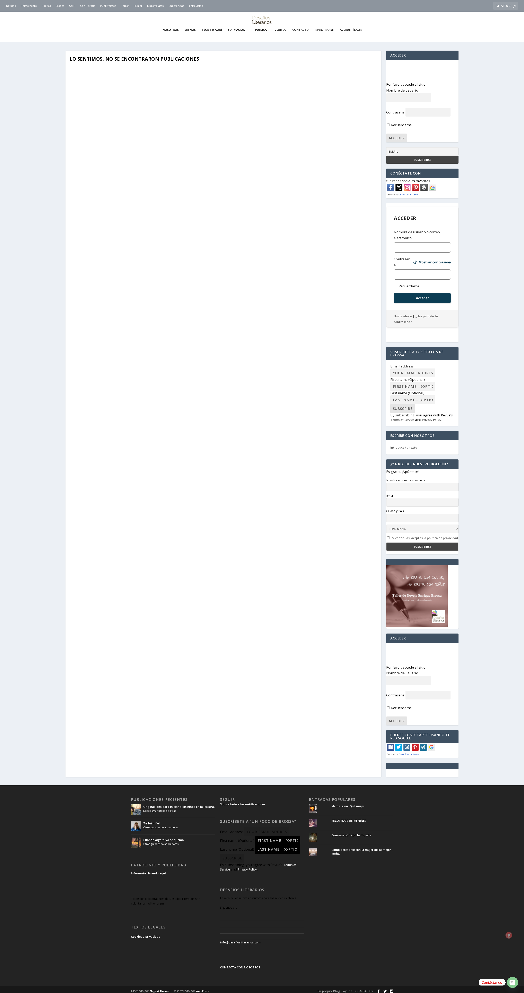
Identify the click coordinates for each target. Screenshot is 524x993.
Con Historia (87, 6)
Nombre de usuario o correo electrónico (417, 235)
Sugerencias (176, 6)
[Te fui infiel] (136, 826)
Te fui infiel (151, 823)
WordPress (202, 991)
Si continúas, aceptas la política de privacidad (425, 538)
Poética (46, 6)
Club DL (280, 30)
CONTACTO (364, 991)
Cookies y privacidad (145, 937)
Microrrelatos (155, 6)
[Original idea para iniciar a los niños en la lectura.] (136, 809)
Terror (125, 6)
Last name (407, 393)
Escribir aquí (212, 30)
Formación (236, 30)
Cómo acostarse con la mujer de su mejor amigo (361, 851)
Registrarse (324, 30)
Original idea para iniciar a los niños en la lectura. (179, 807)
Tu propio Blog (328, 991)
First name (407, 379)
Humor (138, 6)
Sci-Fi (72, 6)
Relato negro (29, 6)
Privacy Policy (431, 420)
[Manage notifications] (509, 935)
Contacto (300, 30)
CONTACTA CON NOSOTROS (240, 967)
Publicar (262, 30)
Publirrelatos (108, 6)
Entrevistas (196, 6)
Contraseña (395, 112)
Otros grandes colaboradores (160, 827)
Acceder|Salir (351, 30)
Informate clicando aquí (148, 873)
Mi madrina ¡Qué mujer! (348, 806)
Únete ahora (403, 316)
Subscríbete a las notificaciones (242, 804)
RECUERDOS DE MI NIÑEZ (349, 821)
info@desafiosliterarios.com (240, 942)
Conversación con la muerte (351, 835)
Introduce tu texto (403, 447)
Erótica (60, 6)
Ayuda (347, 991)
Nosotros (171, 30)
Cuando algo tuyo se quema (163, 840)
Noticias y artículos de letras (159, 811)
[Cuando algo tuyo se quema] (136, 843)
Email (389, 496)
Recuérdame (401, 124)
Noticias (11, 6)
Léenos (190, 30)
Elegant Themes (159, 991)
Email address (402, 366)
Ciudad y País (395, 511)
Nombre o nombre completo (405, 480)
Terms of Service (402, 420)
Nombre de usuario (402, 90)
